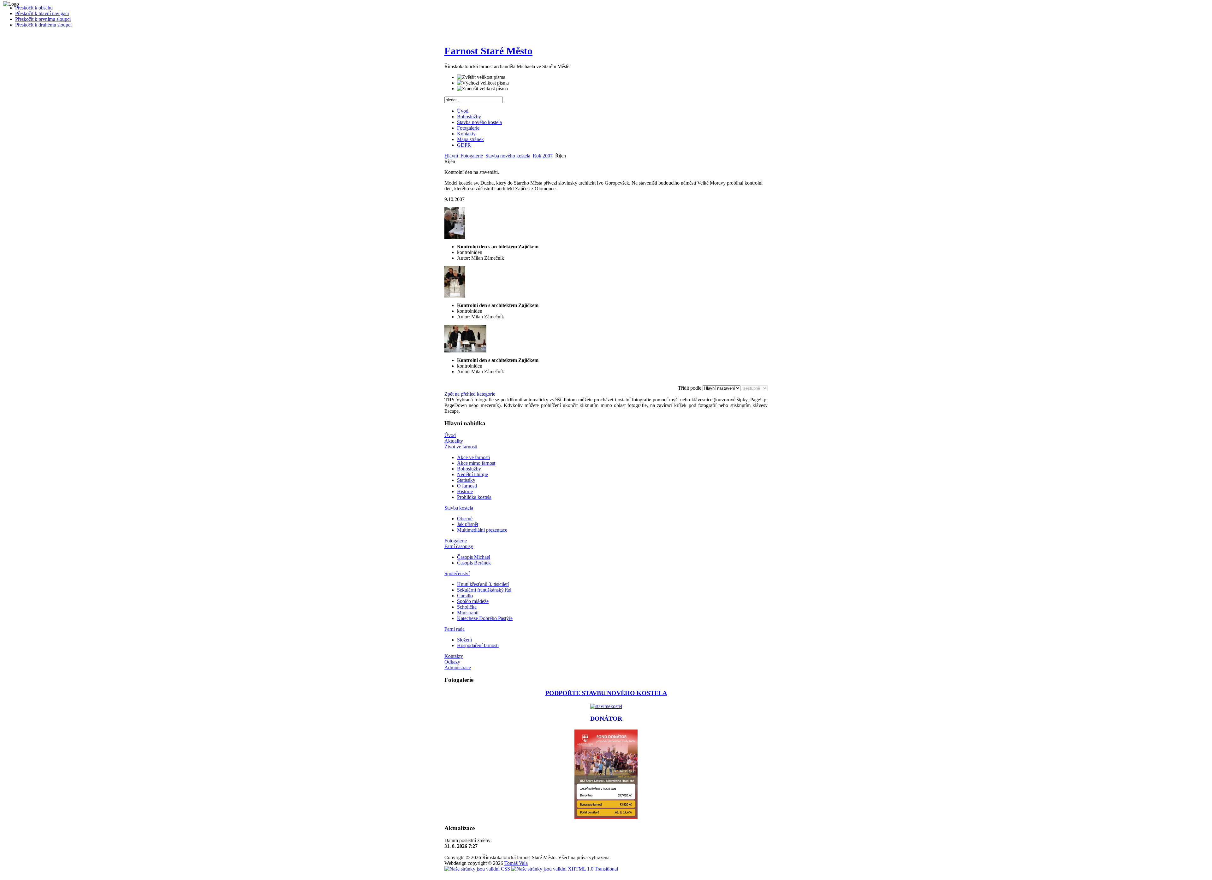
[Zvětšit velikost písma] (481, 77)
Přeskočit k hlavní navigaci (42, 13)
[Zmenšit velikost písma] (482, 89)
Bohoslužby (469, 116)
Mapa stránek (470, 139)
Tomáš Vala (516, 863)
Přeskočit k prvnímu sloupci (43, 19)
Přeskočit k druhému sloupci (43, 24)
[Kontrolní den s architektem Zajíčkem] (454, 237)
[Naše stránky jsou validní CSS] (477, 868)
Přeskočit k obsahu (34, 7)
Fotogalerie (468, 128)
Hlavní (451, 155)
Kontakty (466, 133)
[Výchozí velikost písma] (483, 83)
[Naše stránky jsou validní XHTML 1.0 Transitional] (564, 868)
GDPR (464, 145)
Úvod (462, 111)
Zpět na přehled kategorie (469, 394)
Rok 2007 (543, 155)
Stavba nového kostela (479, 122)
